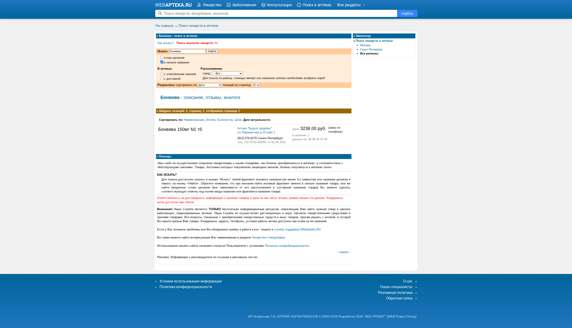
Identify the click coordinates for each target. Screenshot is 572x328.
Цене (238, 119)
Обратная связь (399, 298)
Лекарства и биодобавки (268, 237)
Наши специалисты (396, 287)
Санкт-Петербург (371, 49)
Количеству (225, 119)
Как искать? (166, 43)
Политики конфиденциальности (287, 245)
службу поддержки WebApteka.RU (297, 229)
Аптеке (210, 119)
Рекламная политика (395, 293)
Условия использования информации (191, 281)
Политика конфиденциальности (186, 287)
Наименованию (194, 119)
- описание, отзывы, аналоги (200, 97)
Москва (365, 45)
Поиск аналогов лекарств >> (197, 43)
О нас (407, 281)
